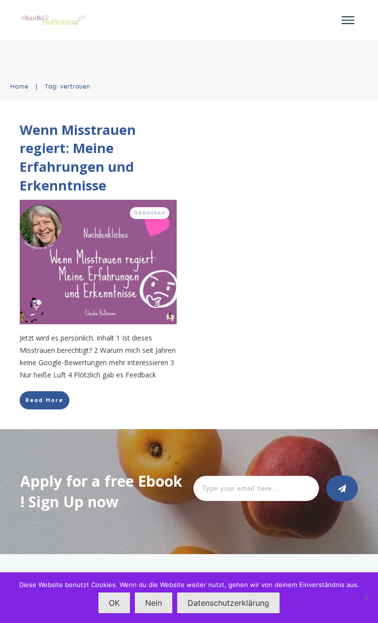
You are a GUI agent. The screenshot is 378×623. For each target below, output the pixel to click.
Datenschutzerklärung (228, 603)
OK (114, 603)
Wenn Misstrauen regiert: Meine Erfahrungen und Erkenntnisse (78, 157)
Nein (153, 603)
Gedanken (149, 213)
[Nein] (366, 598)
